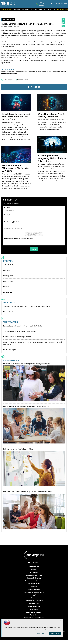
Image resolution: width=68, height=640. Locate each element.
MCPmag (34, 586)
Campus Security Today (34, 575)
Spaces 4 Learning (34, 606)
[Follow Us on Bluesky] (51, 3)
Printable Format (22, 80)
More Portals (7, 292)
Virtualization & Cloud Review (34, 618)
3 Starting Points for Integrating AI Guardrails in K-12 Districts (52, 158)
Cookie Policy (56, 629)
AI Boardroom (34, 567)
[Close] (61, 621)
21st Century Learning (8, 19)
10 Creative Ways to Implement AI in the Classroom (20, 331)
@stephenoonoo (61, 71)
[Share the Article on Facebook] (63, 19)
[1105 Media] (34, 562)
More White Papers (9, 350)
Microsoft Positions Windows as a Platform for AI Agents (15, 168)
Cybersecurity (7, 270)
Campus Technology (34, 578)
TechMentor (34, 609)
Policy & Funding (8, 281)
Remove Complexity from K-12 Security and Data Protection (23, 326)
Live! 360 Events (34, 584)
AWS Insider (34, 572)
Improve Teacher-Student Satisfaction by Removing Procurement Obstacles (28, 492)
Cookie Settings (40, 633)
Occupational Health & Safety (34, 592)
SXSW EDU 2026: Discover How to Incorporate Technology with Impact (26, 364)
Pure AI (34, 595)
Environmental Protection (34, 581)
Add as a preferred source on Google (43, 4)
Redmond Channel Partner (34, 601)
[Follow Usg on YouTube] (59, 3)
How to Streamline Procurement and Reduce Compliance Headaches (26, 406)
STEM (40, 9)
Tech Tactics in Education (34, 612)
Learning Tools (8, 276)
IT (54, 9)
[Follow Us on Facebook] (54, 3)
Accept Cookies (55, 633)
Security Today (34, 604)
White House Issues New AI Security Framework (51, 115)
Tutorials (17, 9)
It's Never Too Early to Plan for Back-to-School (18, 449)
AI (44, 9)
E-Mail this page (8, 80)
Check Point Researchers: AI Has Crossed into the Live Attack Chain (16, 116)
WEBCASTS (9, 302)
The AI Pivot (34, 615)
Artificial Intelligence (10, 265)
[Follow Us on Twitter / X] (56, 3)
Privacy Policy (18, 228)
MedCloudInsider (34, 589)
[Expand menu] (65, 4)
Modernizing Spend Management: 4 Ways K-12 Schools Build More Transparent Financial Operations (32, 343)
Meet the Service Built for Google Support (17, 337)
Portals (8, 261)
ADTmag (34, 569)
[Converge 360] (34, 555)
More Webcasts (8, 312)
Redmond (34, 598)
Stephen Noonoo (7, 26)
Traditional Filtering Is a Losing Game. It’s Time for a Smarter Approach (26, 306)
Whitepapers (10, 322)
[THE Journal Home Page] (10, 3)
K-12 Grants (25, 9)
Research (34, 9)
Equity (50, 9)
